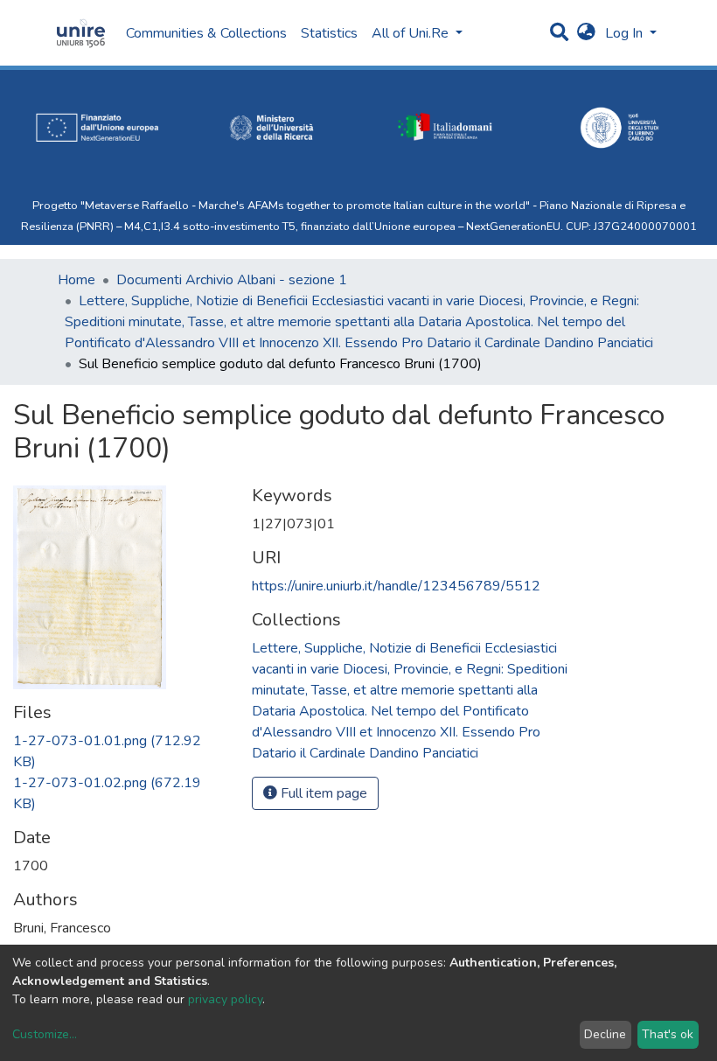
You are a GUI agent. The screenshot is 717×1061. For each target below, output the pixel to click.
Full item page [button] (322, 793)
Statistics (329, 33)
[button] (586, 33)
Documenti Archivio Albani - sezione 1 (231, 280)
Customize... (44, 1034)
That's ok (667, 1034)
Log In (625, 33)
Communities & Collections (206, 33)
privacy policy (225, 999)
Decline (605, 1034)
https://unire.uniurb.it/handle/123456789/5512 (396, 586)
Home (76, 280)
